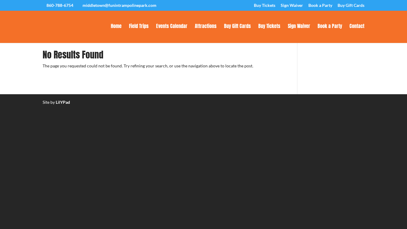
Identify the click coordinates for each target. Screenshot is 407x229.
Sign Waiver (292, 5)
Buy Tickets (264, 5)
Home (116, 27)
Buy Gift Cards (351, 5)
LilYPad (63, 102)
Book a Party (320, 5)
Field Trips (139, 27)
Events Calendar (171, 27)
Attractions (206, 27)
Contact (356, 27)
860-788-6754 (59, 5)
